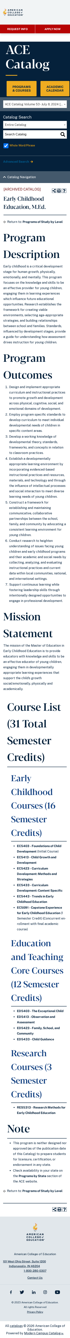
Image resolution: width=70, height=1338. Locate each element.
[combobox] (35, 104)
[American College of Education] (13, 12)
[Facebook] (11, 1292)
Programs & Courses (21, 88)
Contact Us (35, 1277)
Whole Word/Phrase (22, 145)
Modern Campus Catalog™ (43, 1333)
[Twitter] (22, 1292)
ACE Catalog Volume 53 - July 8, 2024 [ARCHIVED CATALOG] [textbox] (36, 104)
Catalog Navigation (21, 177)
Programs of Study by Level (43, 222)
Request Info (17, 29)
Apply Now (53, 29)
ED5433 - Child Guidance (35, 1039)
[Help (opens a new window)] (64, 191)
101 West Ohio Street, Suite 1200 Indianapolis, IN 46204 (24, 1264)
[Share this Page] (54, 191)
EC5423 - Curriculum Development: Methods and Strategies (37, 874)
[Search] (63, 134)
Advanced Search (16, 161)
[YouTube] (57, 1292)
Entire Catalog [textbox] (15, 125)
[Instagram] (45, 1292)
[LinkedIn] (34, 1292)
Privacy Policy (35, 1312)
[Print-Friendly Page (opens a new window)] (59, 191)
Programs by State (32, 1176)
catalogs (16, 1326)
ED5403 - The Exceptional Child (40, 1011)
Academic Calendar (55, 88)
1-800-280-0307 (35, 1270)
